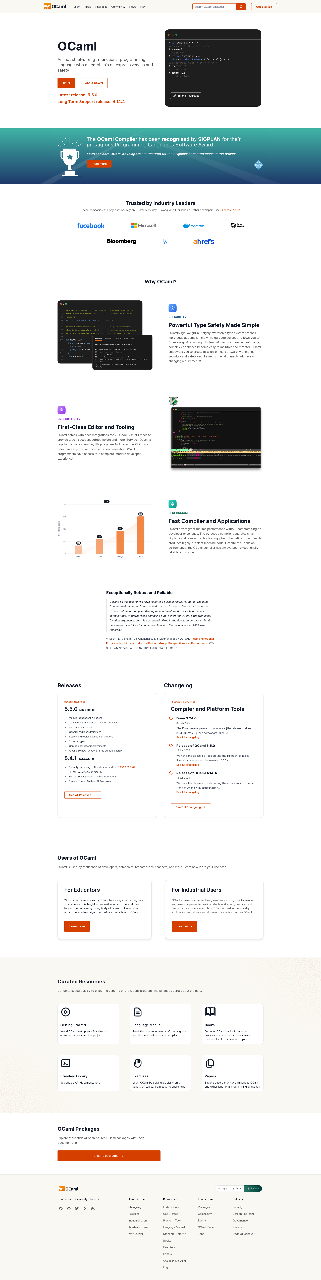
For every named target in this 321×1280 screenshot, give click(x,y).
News (132, 6)
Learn (77, 6)
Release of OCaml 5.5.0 (195, 746)
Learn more (77, 926)
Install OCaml (171, 1207)
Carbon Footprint (243, 1213)
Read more (99, 164)
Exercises (169, 1247)
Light (224, 1188)
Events (202, 1220)
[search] (241, 6)
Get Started (264, 6)
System (255, 1188)
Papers (167, 1254)
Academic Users (138, 1227)
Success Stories (230, 210)
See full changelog (187, 737)
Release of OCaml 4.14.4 (196, 773)
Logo (166, 1267)
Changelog (134, 1207)
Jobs (201, 1234)
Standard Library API (176, 1234)
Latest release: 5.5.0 (77, 94)
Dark (238, 1188)
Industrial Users (137, 1220)
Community (118, 6)
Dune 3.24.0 (186, 718)
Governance (240, 1220)
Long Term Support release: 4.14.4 (91, 101)
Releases (133, 1213)
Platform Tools (172, 1220)
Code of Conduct (244, 1234)
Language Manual (174, 1227)
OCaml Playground (174, 1260)
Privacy (237, 1227)
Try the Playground (188, 95)
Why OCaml (135, 1234)
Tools (87, 6)
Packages (101, 6)
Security (238, 1207)
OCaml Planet (206, 1227)
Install (66, 83)
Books (167, 1240)
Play (143, 6)
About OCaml (94, 83)
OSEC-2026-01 (126, 767)
